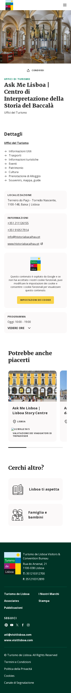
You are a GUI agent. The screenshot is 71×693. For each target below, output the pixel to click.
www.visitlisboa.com (18, 640)
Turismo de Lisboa (16, 594)
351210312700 (35, 573)
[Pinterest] (6, 625)
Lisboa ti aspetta (44, 489)
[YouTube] (12, 625)
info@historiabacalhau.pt (24, 237)
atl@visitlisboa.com (18, 635)
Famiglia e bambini (37, 514)
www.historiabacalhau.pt (23, 244)
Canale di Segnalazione (19, 683)
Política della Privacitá (18, 669)
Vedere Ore (16, 328)
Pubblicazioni (13, 608)
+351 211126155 (18, 223)
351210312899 (35, 579)
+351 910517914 (18, 230)
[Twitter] (17, 625)
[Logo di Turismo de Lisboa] (9, 5)
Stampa (44, 601)
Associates (11, 601)
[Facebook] (23, 625)
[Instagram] (28, 625)
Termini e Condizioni (17, 662)
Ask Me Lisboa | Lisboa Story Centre (30, 410)
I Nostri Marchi (49, 594)
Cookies (9, 676)
